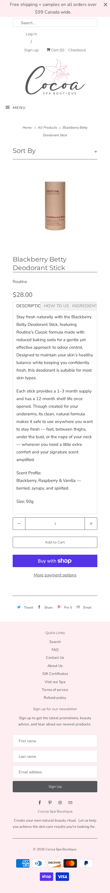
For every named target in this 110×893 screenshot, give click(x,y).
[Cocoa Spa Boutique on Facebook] (39, 802)
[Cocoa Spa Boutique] (55, 76)
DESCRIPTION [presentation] (28, 306)
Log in (31, 34)
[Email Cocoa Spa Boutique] (70, 802)
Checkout (77, 50)
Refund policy (55, 697)
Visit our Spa (55, 681)
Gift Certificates (55, 673)
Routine (20, 281)
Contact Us (55, 657)
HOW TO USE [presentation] (56, 306)
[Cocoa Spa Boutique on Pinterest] (50, 802)
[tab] (27, 306)
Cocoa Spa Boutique (60, 849)
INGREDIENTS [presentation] (84, 306)
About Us (55, 665)
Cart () (57, 50)
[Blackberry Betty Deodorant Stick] (55, 206)
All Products (47, 127)
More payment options (55, 575)
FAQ (55, 649)
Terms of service (55, 689)
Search (55, 641)
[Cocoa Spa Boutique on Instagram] (60, 802)
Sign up (31, 50)
